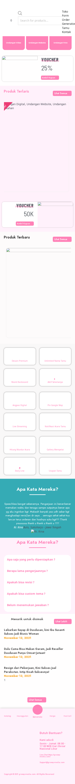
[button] (67, 6)
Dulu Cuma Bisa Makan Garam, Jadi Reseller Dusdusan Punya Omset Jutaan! (33, 651)
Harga (52, 716)
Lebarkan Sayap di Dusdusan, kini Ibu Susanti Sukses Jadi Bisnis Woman (34, 632)
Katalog (7, 716)
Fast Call (67, 716)
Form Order (66, 18)
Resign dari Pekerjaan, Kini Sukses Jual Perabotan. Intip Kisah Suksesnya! (30, 670)
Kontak (66, 32)
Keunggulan (22, 716)
